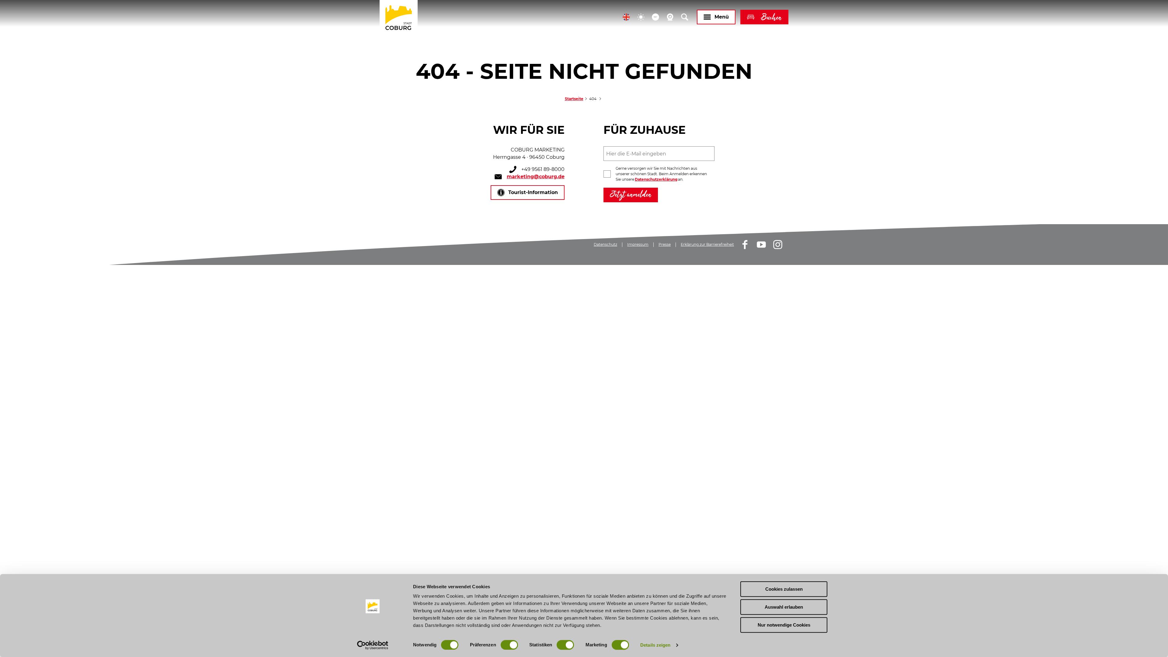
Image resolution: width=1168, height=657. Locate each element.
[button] (626, 17)
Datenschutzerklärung (656, 179)
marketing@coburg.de (536, 176)
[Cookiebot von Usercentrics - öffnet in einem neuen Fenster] (372, 645)
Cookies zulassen (784, 589)
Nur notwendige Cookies (784, 624)
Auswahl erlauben (784, 607)
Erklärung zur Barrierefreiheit (707, 244)
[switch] (509, 645)
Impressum (637, 244)
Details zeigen (655, 645)
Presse (665, 244)
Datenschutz (605, 244)
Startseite (574, 98)
